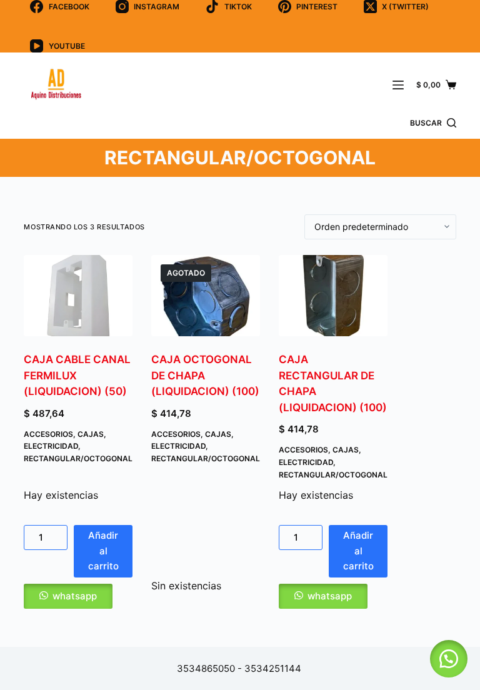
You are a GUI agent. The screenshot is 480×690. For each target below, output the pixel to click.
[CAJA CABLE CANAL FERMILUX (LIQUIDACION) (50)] (78, 296)
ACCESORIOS (48, 434)
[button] (78, 596)
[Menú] (398, 85)
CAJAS (91, 434)
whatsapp (74, 596)
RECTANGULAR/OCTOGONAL (78, 458)
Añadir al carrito (103, 550)
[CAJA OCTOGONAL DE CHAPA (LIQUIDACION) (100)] (205, 296)
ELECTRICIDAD (51, 446)
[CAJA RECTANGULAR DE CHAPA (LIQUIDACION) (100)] (333, 296)
